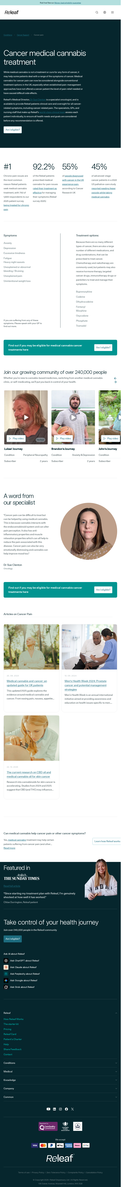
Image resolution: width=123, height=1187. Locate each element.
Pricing (7, 1029)
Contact (8, 1054)
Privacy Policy (38, 1172)
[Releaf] (12, 12)
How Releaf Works (13, 1019)
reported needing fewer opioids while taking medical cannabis (104, 192)
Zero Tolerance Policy (56, 1172)
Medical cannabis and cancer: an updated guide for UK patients (27, 683)
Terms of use (24, 1172)
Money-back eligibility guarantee (67, 3)
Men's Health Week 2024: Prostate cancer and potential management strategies (85, 685)
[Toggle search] (96, 12)
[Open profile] (104, 12)
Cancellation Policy (94, 1172)
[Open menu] (112, 12)
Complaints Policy (76, 1172)
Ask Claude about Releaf (23, 967)
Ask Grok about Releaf (22, 987)
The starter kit (11, 1024)
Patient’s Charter (13, 1039)
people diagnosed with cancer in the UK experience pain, (73, 180)
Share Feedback (12, 1049)
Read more (9, 848)
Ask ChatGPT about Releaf (24, 960)
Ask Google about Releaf (23, 980)
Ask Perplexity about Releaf (25, 973)
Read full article (12, 886)
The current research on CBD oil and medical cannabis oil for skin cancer (29, 774)
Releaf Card (10, 1034)
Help (6, 1044)
